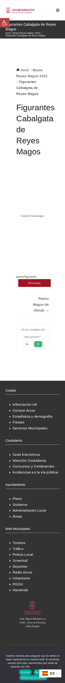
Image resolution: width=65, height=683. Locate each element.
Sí (38, 344)
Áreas (17, 516)
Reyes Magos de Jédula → (41, 304)
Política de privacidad (43, 666)
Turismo (19, 543)
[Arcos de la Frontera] (32, 602)
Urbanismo (21, 578)
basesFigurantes (26, 276)
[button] (4, 22)
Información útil (25, 404)
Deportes (20, 566)
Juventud (20, 560)
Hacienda (20, 590)
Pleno (17, 499)
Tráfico (18, 549)
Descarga (34, 282)
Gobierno (20, 505)
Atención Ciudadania (29, 460)
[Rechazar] (60, 667)
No (27, 344)
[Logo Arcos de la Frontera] (20, 8)
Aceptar (25, 672)
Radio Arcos (22, 572)
